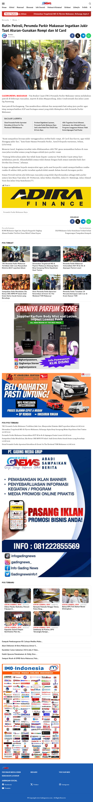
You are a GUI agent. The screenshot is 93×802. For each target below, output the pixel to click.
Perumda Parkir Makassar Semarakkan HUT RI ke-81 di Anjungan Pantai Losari (74, 265)
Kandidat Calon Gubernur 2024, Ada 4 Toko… (20, 650)
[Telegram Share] (83, 35)
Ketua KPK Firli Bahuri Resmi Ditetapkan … (73, 608)
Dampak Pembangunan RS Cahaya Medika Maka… (22, 641)
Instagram (65, 784)
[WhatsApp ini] (88, 35)
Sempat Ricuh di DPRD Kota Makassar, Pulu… (20, 658)
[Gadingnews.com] (46, 3)
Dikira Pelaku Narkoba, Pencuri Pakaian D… (16, 608)
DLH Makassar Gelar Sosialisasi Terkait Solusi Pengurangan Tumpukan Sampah (73, 230)
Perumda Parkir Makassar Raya (15, 212)
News (19, 604)
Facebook (8, 784)
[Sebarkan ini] (72, 35)
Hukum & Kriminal (10, 604)
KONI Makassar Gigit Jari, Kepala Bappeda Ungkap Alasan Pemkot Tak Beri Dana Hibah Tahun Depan (22, 230)
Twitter (36, 784)
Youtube (8, 788)
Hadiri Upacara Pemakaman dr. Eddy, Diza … (19, 654)
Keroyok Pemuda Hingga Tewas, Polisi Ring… (46, 608)
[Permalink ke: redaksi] (4, 35)
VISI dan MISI (64, 772)
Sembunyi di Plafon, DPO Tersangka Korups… (43, 631)
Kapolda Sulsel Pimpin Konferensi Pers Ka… (13, 631)
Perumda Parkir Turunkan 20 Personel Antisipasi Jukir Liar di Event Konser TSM (75, 293)
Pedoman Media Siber (11, 772)
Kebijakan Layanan (10, 776)
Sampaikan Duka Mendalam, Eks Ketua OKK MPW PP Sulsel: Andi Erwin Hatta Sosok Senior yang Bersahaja (14, 294)
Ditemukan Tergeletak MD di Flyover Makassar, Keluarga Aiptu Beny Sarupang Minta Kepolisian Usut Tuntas (46, 14)
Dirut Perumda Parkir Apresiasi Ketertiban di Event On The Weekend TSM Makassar (15, 125)
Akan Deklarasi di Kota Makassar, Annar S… (19, 646)
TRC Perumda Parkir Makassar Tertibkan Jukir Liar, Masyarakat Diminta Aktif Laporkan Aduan (14, 265)
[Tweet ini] (77, 35)
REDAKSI (34, 772)
